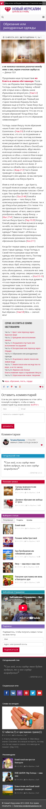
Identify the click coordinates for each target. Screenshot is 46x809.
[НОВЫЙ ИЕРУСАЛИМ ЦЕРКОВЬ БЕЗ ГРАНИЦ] (8, 9)
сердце (29, 381)
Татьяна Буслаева (17, 440)
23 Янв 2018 (31, 440)
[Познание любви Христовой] (8, 542)
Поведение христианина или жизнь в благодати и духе (28, 578)
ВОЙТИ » (35, 405)
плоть (22, 381)
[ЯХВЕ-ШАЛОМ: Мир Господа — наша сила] (8, 777)
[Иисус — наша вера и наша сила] (8, 567)
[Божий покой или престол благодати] (8, 763)
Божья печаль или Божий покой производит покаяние (27, 788)
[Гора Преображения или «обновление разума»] (8, 555)
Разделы (20, 520)
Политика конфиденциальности (27, 806)
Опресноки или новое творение (26, 375)
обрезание (14, 381)
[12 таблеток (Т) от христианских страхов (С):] (23, 718)
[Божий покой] (8, 529)
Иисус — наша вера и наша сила (27, 563)
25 (39, 556)
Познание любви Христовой (26, 538)
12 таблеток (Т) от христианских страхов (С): (22, 732)
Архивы (29, 520)
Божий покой (20, 525)
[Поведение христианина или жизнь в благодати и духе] (8, 580)
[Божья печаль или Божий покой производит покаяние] (8, 790)
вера (7, 381)
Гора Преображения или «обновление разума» (24, 552)
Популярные (8, 520)
